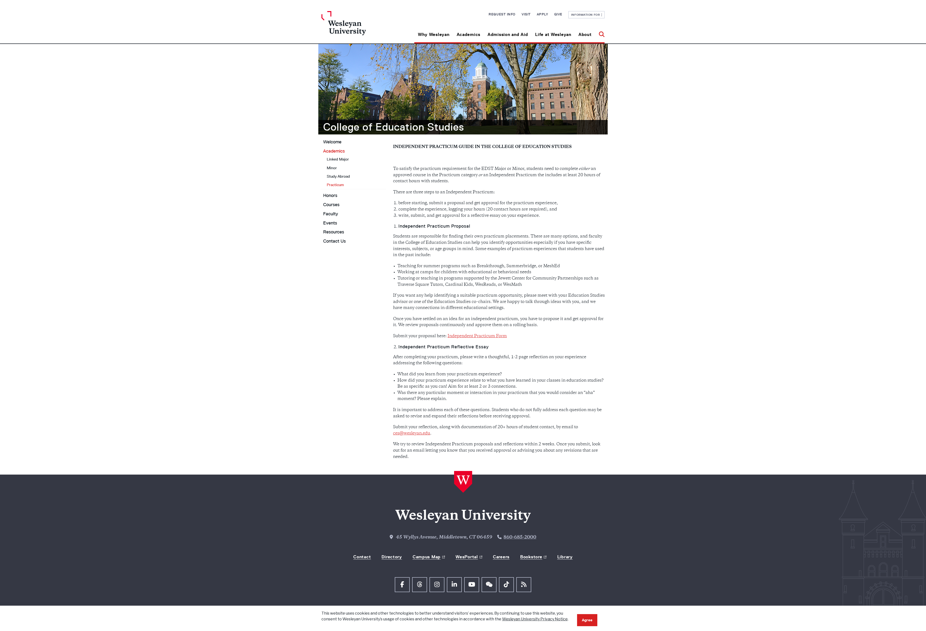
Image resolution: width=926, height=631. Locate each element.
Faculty (330, 214)
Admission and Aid (508, 34)
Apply (542, 14)
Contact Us (334, 241)
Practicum (335, 184)
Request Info (502, 14)
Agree (587, 620)
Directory (391, 557)
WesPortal (467, 557)
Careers (501, 557)
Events (330, 223)
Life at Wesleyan (553, 34)
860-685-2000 (520, 537)
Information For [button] (586, 15)
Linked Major (338, 159)
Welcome (332, 142)
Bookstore (531, 557)
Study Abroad (338, 176)
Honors (330, 195)
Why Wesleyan (433, 34)
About (585, 34)
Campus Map (427, 557)
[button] (600, 32)
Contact (362, 557)
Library (565, 557)
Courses (331, 204)
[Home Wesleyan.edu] (356, 27)
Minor (332, 168)
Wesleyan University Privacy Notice (535, 619)
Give (558, 14)
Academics (468, 34)
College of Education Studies (393, 127)
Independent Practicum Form (477, 336)
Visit (526, 14)
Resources (333, 232)
